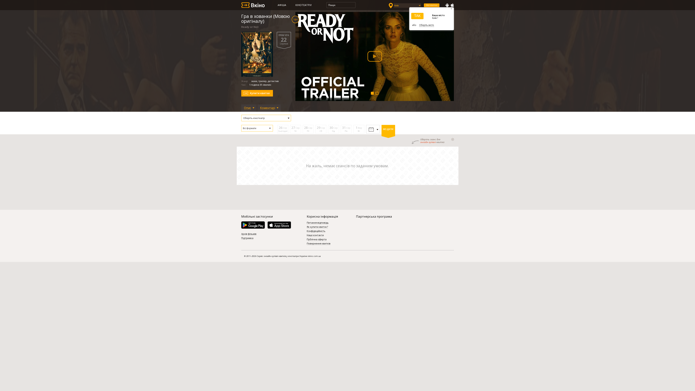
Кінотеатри (303, 5)
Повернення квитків (318, 243)
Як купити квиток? (317, 227)
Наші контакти (315, 235)
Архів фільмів (248, 234)
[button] (257, 128)
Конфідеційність (316, 231)
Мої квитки (431, 5)
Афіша (282, 5)
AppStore (452, 5)
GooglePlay (447, 5)
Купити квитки (260, 93)
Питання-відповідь (318, 222)
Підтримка (247, 238)
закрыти (452, 139)
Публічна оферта (317, 239)
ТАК (417, 16)
